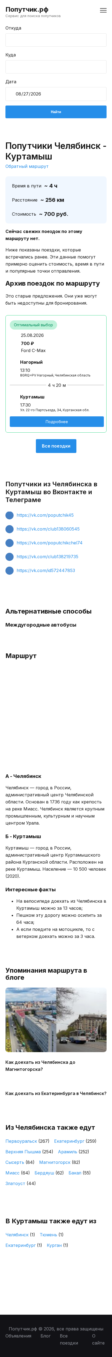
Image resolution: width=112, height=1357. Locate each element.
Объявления (18, 1336)
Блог (46, 1336)
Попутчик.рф (26, 9)
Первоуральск (27, 1141)
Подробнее (57, 421)
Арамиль (73, 1151)
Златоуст (20, 1183)
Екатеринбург (75, 1141)
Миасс (17, 1173)
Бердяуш (49, 1173)
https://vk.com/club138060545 (48, 529)
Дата (10, 81)
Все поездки (56, 446)
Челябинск (20, 1234)
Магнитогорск (59, 1162)
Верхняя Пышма (29, 1151)
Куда (10, 55)
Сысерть (20, 1162)
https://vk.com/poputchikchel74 (50, 542)
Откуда (13, 28)
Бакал (80, 1173)
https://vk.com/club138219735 (47, 556)
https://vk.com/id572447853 (46, 570)
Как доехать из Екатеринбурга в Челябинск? (56, 1093)
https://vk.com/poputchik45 (45, 515)
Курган (57, 1245)
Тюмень (52, 1234)
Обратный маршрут (27, 166)
